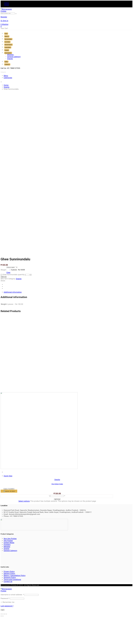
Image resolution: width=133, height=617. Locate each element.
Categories (8, 78)
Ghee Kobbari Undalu (57, 484)
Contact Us (8, 581)
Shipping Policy (10, 577)
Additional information (13, 292)
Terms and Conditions (12, 579)
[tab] (59, 292)
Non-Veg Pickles (10, 539)
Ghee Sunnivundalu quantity (13, 275)
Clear (8, 272)
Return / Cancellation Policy (14, 575)
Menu (6, 76)
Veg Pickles (8, 541)
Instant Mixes (9, 543)
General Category (10, 551)
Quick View (8, 476)
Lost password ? (7, 606)
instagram (6, 4)
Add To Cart (57, 499)
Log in (2, 609)
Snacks (18, 279)
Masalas (7, 547)
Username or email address (12, 595)
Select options (24, 501)
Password (5, 598)
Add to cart (3, 276)
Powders (7, 545)
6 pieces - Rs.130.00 (18, 270)
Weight (3, 270)
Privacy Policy (9, 571)
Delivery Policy (9, 573)
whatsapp (6, 5)
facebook (6, 2)
